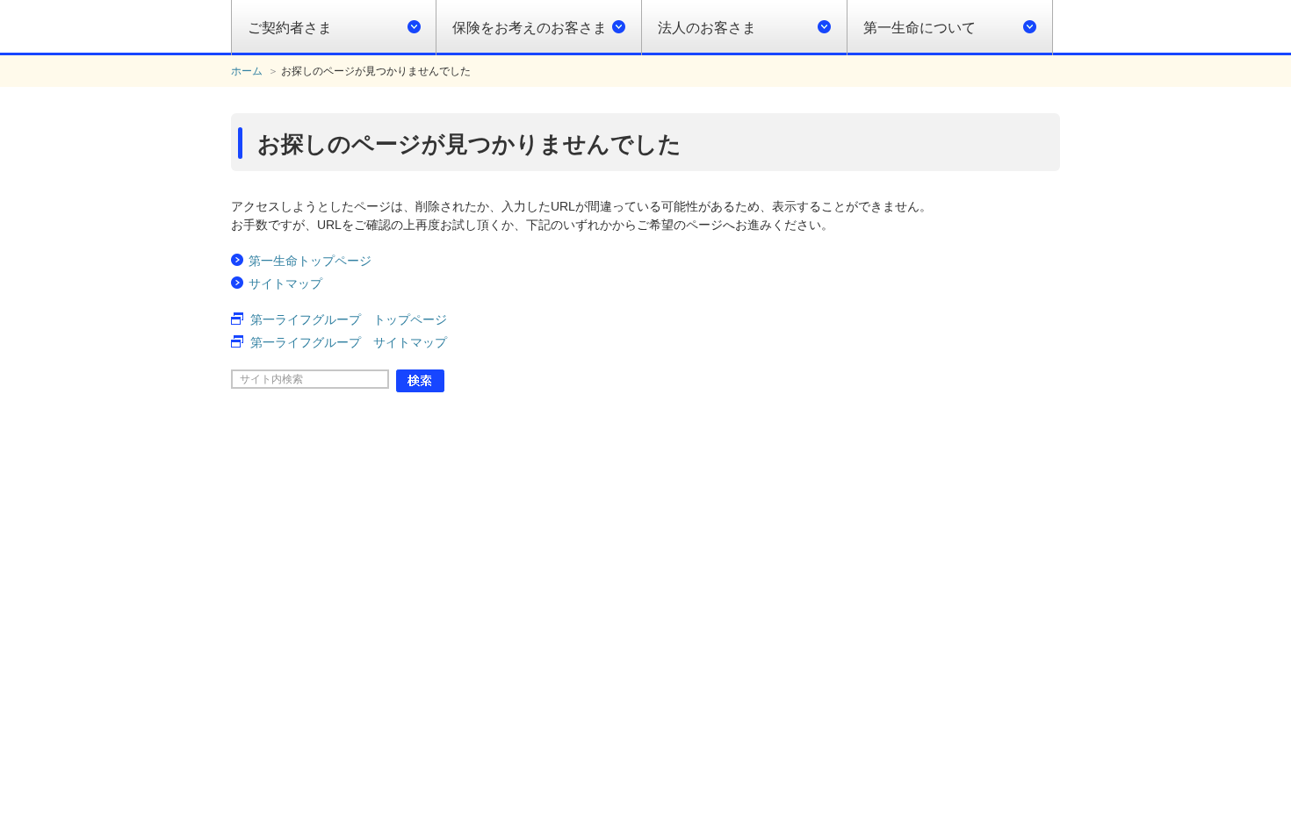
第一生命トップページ (310, 261)
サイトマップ (285, 283)
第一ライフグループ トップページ (348, 319)
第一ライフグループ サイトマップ (348, 342)
